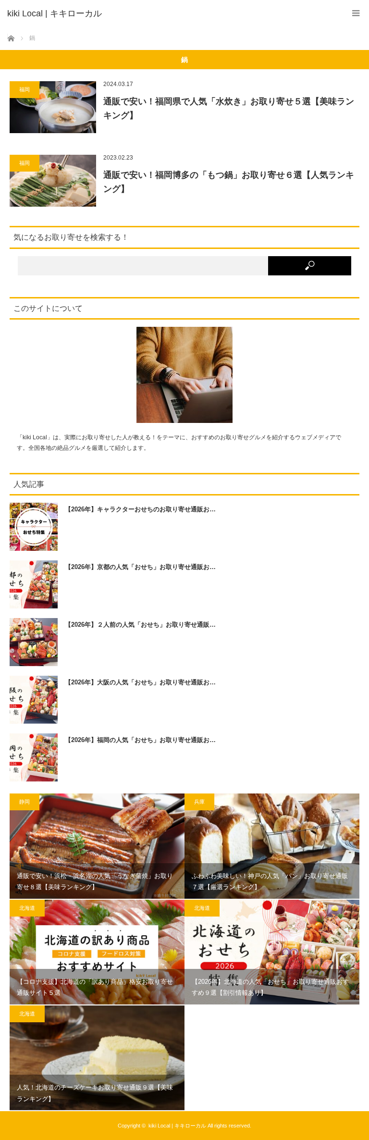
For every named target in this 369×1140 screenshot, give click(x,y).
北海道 (27, 908)
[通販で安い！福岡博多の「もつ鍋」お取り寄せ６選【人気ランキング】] (53, 181)
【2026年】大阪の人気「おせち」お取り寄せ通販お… (140, 682)
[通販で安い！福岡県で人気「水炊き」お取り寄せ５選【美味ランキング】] (53, 107)
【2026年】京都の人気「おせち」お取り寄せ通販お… (140, 566)
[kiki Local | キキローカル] (170, 13)
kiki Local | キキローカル (177, 1125)
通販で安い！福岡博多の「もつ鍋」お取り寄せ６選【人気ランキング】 (228, 182)
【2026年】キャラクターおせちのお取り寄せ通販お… (140, 509)
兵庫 (199, 802)
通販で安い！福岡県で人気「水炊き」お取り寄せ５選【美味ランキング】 (228, 108)
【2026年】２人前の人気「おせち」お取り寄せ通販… (140, 624)
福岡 (24, 89)
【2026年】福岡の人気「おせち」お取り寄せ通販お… (140, 739)
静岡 (24, 802)
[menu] (356, 13)
